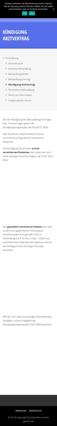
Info (32, 13)
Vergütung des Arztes (19, 100)
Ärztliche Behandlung (19, 68)
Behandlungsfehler (18, 74)
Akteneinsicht (15, 63)
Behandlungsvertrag (19, 79)
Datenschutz (35, 410)
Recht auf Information (20, 95)
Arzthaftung (12, 58)
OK (24, 13)
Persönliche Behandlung (21, 89)
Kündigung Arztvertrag (21, 84)
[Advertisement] (28, 193)
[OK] (53, 9)
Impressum (20, 410)
